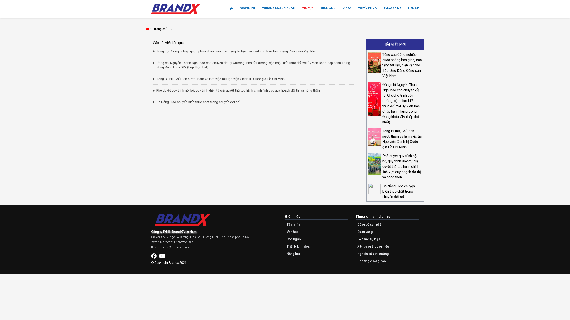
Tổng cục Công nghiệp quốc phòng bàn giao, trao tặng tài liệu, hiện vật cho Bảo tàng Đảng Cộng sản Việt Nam (402, 65)
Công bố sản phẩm (370, 224)
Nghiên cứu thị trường (373, 254)
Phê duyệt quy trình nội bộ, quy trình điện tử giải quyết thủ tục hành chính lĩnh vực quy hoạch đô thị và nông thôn (401, 166)
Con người (294, 239)
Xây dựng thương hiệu (373, 246)
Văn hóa (293, 232)
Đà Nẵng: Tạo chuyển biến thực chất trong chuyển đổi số (398, 191)
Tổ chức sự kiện (368, 239)
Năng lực (293, 254)
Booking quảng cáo (371, 261)
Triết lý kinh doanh (300, 246)
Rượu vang (365, 232)
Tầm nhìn (293, 224)
